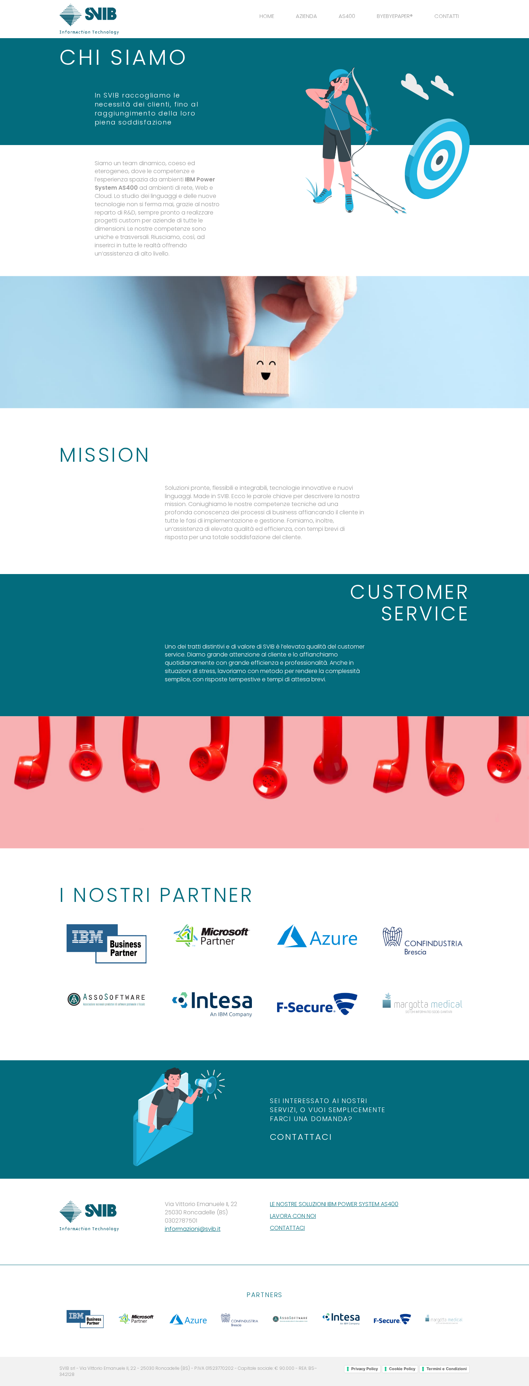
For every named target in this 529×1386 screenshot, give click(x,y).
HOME (266, 16)
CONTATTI (446, 16)
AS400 (347, 16)
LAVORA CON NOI (293, 1216)
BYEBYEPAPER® (395, 16)
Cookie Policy (402, 1368)
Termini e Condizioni (446, 1368)
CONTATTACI (301, 1137)
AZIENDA (306, 16)
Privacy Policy (364, 1368)
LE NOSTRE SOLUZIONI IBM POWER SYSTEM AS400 (334, 1204)
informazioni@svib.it (193, 1229)
